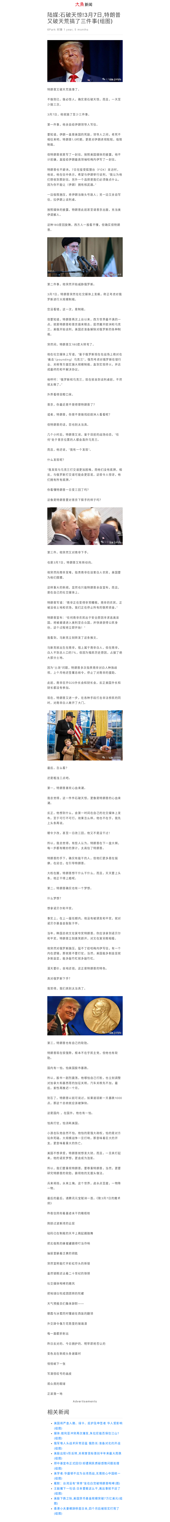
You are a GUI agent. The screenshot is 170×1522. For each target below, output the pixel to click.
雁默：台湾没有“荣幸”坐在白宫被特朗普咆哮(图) (87, 1483)
